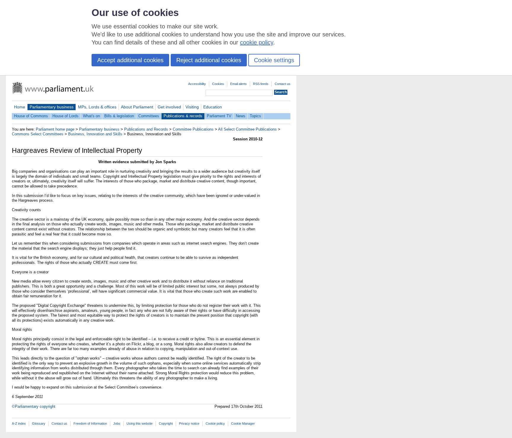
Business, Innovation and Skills (95, 134)
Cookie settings (274, 60)
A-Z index (19, 423)
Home (19, 107)
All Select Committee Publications (247, 129)
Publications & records (183, 116)
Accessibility (197, 84)
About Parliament (137, 107)
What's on (91, 116)
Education (212, 107)
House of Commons (31, 116)
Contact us (282, 84)
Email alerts (238, 84)
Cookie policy (215, 423)
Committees (148, 116)
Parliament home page (55, 129)
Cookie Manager (243, 423)
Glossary (38, 423)
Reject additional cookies (208, 60)
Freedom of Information (90, 423)
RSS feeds (260, 84)
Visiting (192, 107)
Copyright (166, 423)
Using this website (140, 423)
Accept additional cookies (130, 60)
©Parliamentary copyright (33, 406)
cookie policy (256, 42)
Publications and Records (146, 129)
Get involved (169, 107)
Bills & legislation (119, 116)
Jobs (116, 423)
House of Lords (65, 116)
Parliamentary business (51, 107)
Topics (255, 116)
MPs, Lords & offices (97, 107)
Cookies (218, 84)
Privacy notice (189, 423)
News (240, 116)
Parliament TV (219, 116)
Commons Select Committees (37, 134)
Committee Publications (193, 129)
